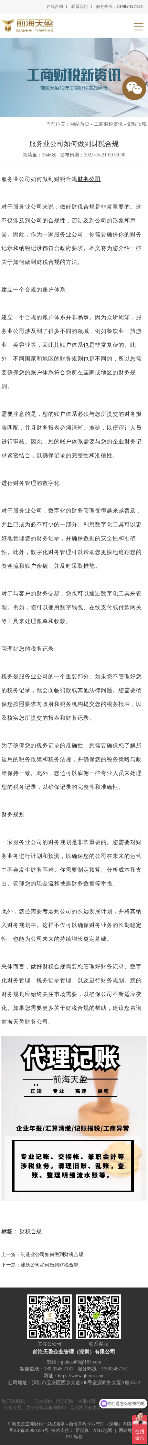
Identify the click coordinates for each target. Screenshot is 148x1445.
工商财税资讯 (108, 124)
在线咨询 (54, 6)
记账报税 (137, 124)
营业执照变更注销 (88, 1407)
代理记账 (65, 1401)
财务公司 (89, 179)
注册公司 (86, 1401)
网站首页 (79, 124)
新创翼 (82, 1430)
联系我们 (79, 6)
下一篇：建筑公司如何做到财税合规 (39, 1264)
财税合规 (31, 1231)
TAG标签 (74, 1436)
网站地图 (128, 1430)
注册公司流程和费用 (46, 1407)
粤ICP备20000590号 (29, 1430)
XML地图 (102, 1430)
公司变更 (13, 1407)
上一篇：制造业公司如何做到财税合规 (42, 1254)
